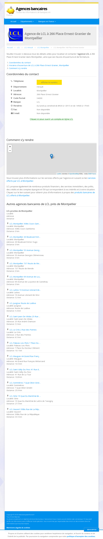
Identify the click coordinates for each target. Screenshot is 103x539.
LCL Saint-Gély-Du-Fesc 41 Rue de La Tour (25, 369)
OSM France (92, 174)
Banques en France (46, 21)
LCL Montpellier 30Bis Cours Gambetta (25, 223)
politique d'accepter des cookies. (81, 536)
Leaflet (59, 174)
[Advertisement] (52, 130)
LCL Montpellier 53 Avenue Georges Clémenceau (25, 250)
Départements (26, 21)
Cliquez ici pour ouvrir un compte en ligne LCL (51, 119)
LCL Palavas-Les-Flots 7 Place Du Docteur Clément (25, 343)
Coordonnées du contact (20, 62)
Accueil (13, 21)
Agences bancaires (31, 8)
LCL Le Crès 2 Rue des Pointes (23, 329)
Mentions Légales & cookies (18, 528)
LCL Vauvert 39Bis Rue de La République (25, 409)
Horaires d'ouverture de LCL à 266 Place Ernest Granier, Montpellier (39, 65)
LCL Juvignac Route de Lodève (23, 303)
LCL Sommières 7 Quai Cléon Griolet (25, 382)
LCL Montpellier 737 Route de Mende (25, 263)
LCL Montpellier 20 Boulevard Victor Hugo (25, 237)
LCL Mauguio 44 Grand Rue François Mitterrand (25, 356)
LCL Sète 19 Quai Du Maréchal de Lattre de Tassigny (25, 396)
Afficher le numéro (49, 82)
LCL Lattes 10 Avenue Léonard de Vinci (25, 290)
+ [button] (10, 146)
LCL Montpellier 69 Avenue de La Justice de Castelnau (25, 276)
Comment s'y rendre (18, 68)
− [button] (10, 150)
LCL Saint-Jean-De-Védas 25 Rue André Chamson (25, 316)
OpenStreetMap (74, 174)
